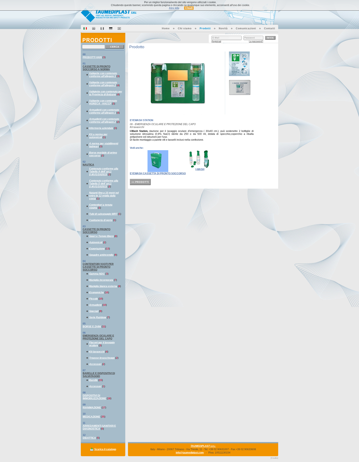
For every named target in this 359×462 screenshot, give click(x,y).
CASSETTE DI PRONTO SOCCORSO (96, 231)
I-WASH (199, 169)
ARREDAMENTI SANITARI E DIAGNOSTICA (99, 427)
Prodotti (205, 28)
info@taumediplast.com (190, 452)
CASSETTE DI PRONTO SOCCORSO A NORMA (96, 68)
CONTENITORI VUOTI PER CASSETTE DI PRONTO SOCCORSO (98, 267)
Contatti (269, 28)
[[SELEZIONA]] (239, 75)
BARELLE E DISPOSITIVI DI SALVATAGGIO (99, 375)
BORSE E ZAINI (92, 326)
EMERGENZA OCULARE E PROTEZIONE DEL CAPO (98, 337)
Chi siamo (185, 28)
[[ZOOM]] (178, 113)
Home (166, 28)
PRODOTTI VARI (92, 57)
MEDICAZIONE (91, 416)
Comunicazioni (246, 28)
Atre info (174, 8)
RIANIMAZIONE (92, 407)
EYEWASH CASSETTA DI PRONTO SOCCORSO (158, 173)
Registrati (216, 41)
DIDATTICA (89, 437)
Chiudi (189, 8)
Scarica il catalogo (105, 449)
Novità (223, 28)
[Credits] (274, 458)
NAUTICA (88, 164)
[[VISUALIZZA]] (158, 171)
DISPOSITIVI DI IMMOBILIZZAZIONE (94, 397)
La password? (256, 41)
